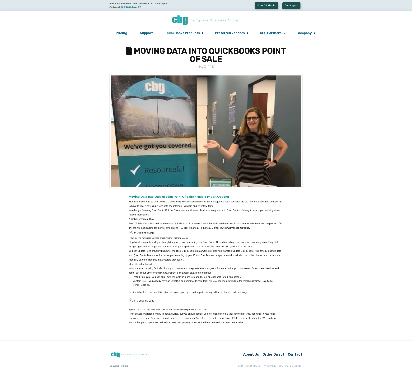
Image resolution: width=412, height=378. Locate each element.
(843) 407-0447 (131, 7)
